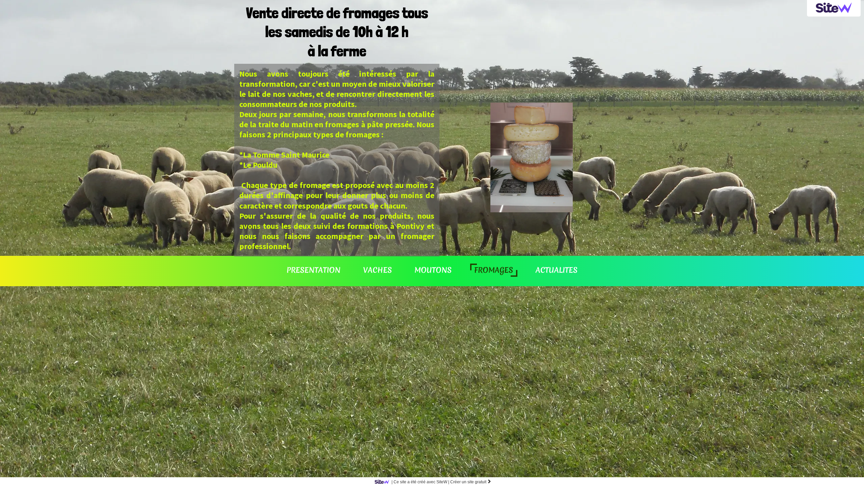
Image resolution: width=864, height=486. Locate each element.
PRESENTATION (314, 270)
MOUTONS (433, 270)
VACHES (377, 270)
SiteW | (420, 482)
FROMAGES (493, 270)
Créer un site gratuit (470, 482)
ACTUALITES (556, 270)
